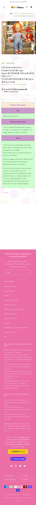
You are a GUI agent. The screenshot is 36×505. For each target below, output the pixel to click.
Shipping (11, 84)
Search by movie (27, 13)
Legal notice (18, 501)
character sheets (10, 318)
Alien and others (10, 314)
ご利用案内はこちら (18, 451)
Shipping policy (29, 497)
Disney (6, 296)
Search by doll (9, 291)
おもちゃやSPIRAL (16, 494)
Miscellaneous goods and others (16, 328)
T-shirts (7, 323)
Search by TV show (11, 300)
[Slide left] (13, 58)
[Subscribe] (30, 272)
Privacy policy (8, 497)
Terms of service (18, 497)
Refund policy (26, 494)
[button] (4, 7)
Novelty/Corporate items (13, 309)
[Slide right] (22, 58)
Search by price (10, 332)
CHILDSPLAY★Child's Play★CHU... (23, 16)
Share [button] (6, 192)
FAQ (5, 337)
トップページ (16, 13)
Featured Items (10, 286)
